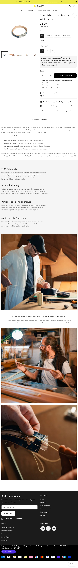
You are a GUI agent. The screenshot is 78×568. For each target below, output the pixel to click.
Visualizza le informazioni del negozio (55, 88)
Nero (42, 40)
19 (47, 51)
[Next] (61, 2)
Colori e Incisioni (45, 509)
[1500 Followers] (42, 528)
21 (58, 51)
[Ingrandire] (34, 17)
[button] (74, 6)
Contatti (42, 515)
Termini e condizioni (7, 527)
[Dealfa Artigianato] (39, 6)
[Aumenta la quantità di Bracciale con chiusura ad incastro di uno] (50, 75)
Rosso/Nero (66, 35)
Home (22, 11)
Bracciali (30, 11)
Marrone (57, 35)
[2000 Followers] (48, 528)
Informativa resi (6, 534)
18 (42, 51)
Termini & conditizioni (16, 519)
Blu (42, 35)
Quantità (42, 71)
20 (52, 51)
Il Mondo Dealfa (45, 506)
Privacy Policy (5, 537)
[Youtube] (54, 528)
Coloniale (49, 35)
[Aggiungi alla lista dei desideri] (74, 15)
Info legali (4, 540)
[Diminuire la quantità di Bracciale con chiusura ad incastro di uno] (42, 75)
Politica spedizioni (7, 531)
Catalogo (43, 502)
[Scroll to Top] (74, 557)
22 (63, 51)
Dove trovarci (44, 512)
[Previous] (16, 2)
